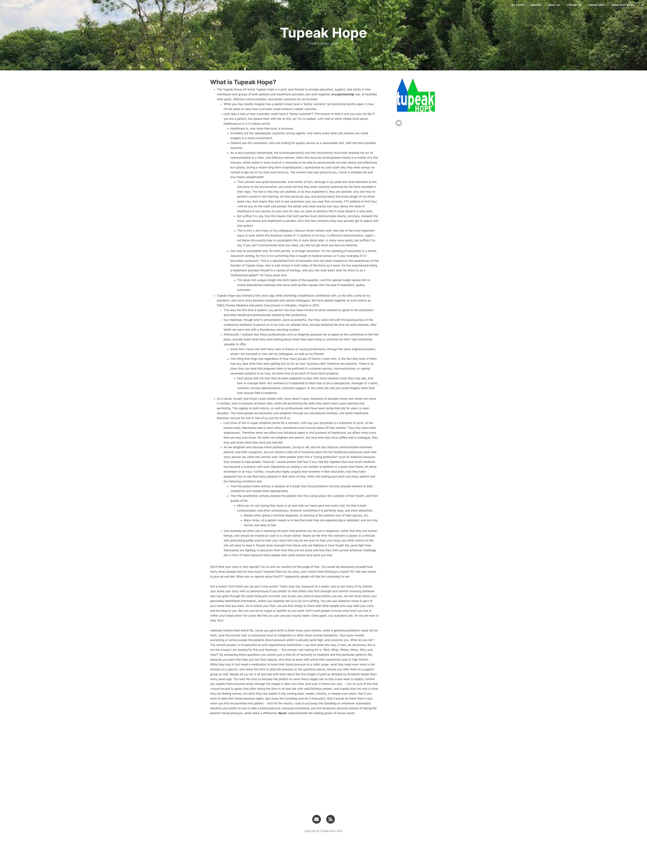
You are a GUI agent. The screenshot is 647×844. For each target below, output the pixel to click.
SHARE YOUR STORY (623, 5)
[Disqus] (294, 763)
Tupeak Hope (13, 5)
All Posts (517, 5)
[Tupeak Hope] (330, 819)
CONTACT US (574, 5)
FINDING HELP (597, 5)
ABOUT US (554, 5)
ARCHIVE (536, 5)
